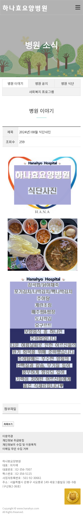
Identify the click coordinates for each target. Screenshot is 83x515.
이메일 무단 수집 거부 (15, 449)
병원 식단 (67, 83)
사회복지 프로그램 (41, 91)
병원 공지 (41, 83)
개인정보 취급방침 (13, 440)
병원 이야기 (15, 83)
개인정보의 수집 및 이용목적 (19, 444)
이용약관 (7, 436)
